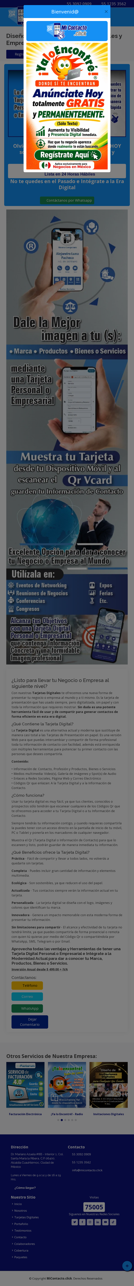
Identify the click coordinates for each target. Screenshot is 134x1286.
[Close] (106, 11)
